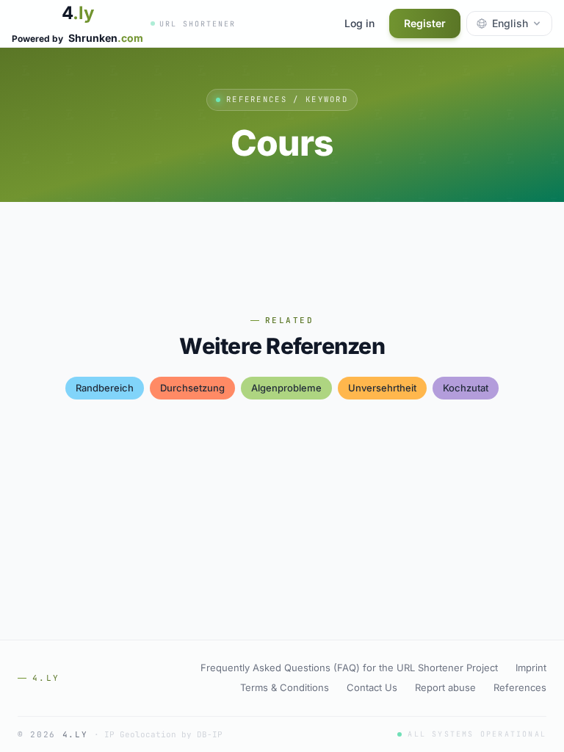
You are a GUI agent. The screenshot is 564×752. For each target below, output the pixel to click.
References (520, 687)
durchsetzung (192, 388)
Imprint (531, 667)
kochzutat (465, 388)
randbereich (105, 388)
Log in (359, 23)
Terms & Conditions (284, 687)
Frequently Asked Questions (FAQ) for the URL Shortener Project (349, 667)
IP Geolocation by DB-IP (163, 734)
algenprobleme (286, 388)
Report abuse (445, 687)
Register (425, 23)
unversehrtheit (382, 388)
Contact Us (372, 687)
